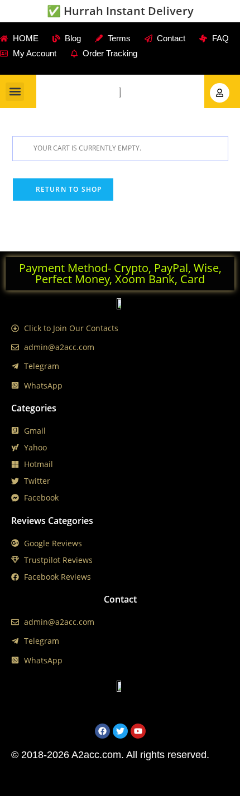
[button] (15, 91)
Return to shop (67, 189)
